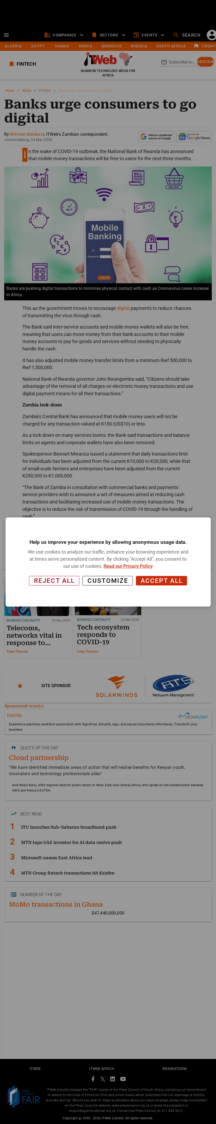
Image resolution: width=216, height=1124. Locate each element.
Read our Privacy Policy (128, 566)
